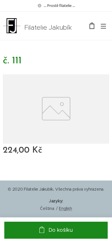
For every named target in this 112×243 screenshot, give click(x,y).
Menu (103, 26)
